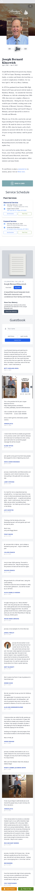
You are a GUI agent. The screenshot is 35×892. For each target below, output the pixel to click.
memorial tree (22, 169)
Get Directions (10, 213)
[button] (17, 386)
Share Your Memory (11, 311)
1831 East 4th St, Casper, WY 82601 (17, 210)
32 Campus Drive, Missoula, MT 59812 (18, 229)
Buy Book (17, 287)
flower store (21, 172)
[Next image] (31, 387)
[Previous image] (4, 387)
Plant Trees (24, 213)
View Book (8, 287)
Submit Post (17, 340)
